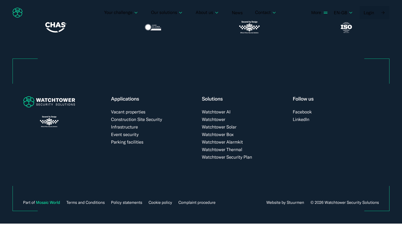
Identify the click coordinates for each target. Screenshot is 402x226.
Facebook (302, 112)
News (237, 12)
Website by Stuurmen (285, 202)
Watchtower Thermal (222, 149)
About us (204, 12)
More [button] (316, 12)
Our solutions (164, 12)
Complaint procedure (196, 202)
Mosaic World (48, 202)
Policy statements (126, 202)
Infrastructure (124, 127)
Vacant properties (128, 112)
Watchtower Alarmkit (222, 142)
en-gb (340, 12)
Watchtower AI (216, 112)
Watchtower (213, 119)
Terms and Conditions (85, 202)
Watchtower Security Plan (227, 157)
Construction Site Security (136, 119)
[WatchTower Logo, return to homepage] (36, 13)
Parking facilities (127, 142)
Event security (125, 134)
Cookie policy (160, 202)
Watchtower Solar (219, 127)
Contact (263, 12)
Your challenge (118, 12)
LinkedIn (301, 119)
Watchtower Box (218, 134)
